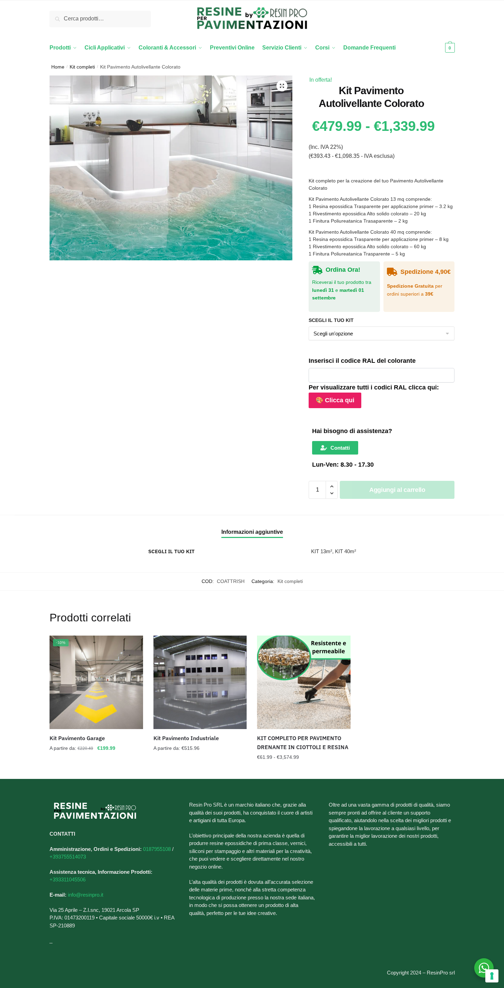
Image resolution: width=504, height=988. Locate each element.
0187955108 (157, 849)
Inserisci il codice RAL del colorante (362, 360)
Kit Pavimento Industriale (186, 738)
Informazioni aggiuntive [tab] (252, 532)
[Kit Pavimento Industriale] (200, 682)
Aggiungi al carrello (397, 489)
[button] (282, 85)
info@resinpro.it (85, 895)
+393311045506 (68, 879)
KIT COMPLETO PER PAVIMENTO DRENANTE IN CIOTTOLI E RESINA (302, 743)
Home (57, 67)
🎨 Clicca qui (335, 400)
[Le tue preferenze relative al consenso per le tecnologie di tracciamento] (491, 975)
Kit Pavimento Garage (77, 738)
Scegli (96, 771)
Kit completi (82, 67)
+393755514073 (68, 857)
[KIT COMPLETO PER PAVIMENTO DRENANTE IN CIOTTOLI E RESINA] (304, 682)
